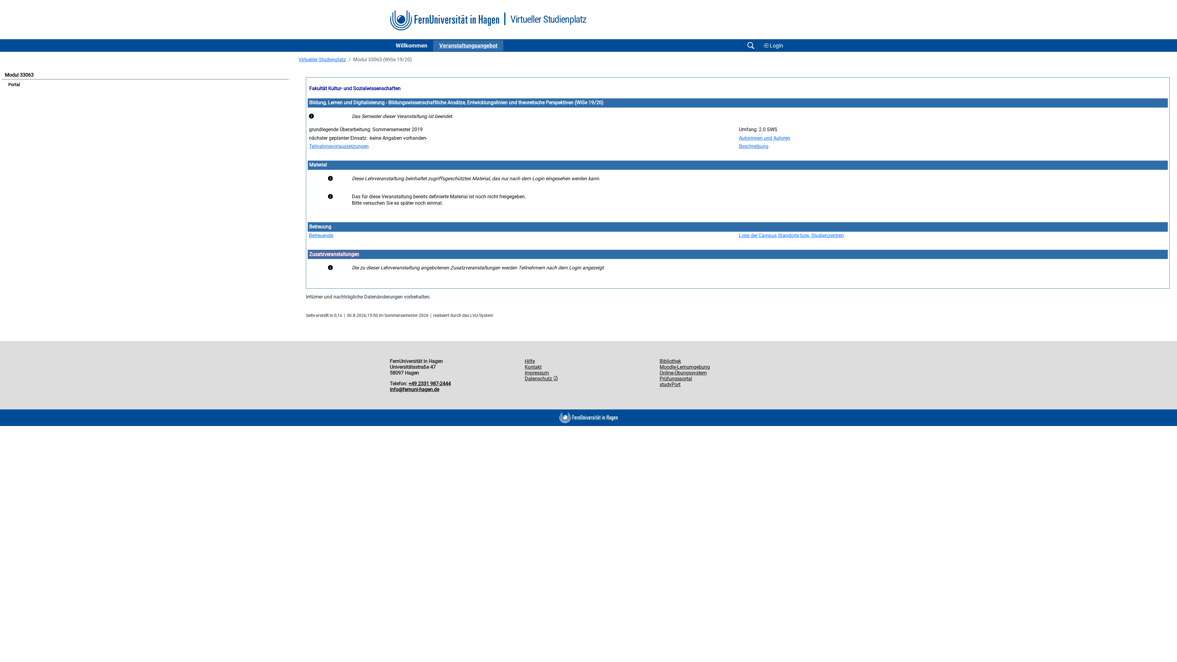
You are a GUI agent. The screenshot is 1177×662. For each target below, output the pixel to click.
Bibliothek (670, 361)
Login (775, 46)
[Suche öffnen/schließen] (750, 45)
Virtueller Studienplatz (322, 60)
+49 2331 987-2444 (430, 383)
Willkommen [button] (411, 46)
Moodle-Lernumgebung (685, 367)
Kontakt (533, 367)
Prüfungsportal (676, 379)
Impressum (537, 373)
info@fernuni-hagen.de (414, 389)
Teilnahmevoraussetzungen (339, 146)
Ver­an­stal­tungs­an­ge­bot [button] (468, 46)
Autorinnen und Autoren (764, 138)
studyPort (670, 384)
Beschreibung (753, 146)
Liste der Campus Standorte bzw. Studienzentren (791, 235)
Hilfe (530, 361)
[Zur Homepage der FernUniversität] (444, 20)
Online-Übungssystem (683, 373)
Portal (14, 84)
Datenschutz (539, 379)
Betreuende (321, 235)
